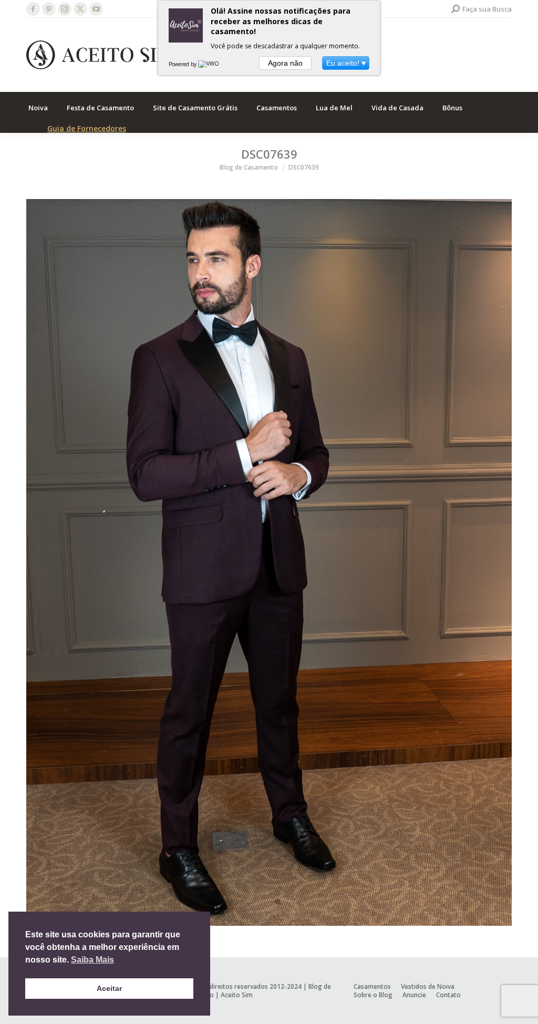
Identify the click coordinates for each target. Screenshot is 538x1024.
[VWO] (209, 64)
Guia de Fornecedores (86, 128)
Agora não (285, 63)
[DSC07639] (269, 562)
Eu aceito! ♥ (346, 63)
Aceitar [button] (109, 988)
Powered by (183, 64)
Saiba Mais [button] (92, 959)
